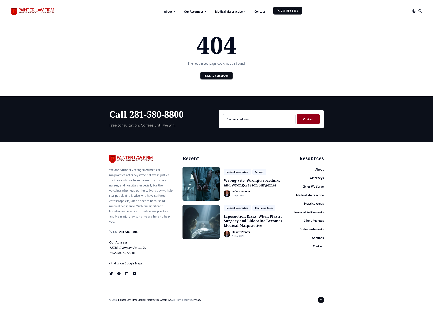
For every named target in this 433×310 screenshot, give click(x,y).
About (319, 169)
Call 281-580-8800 (146, 114)
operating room (264, 207)
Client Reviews (314, 221)
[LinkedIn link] (126, 273)
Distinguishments (312, 229)
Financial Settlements (309, 212)
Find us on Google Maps (126, 263)
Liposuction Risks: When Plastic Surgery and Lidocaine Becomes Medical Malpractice (253, 221)
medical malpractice (237, 171)
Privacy (197, 299)
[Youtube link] (134, 273)
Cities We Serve (313, 186)
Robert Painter (241, 191)
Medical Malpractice (310, 195)
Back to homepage (216, 75)
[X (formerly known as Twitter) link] (111, 273)
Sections (318, 238)
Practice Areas (314, 204)
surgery (259, 171)
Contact (259, 12)
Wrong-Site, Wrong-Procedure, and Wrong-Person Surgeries (252, 182)
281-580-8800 (289, 10)
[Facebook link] (118, 273)
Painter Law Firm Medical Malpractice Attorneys (144, 299)
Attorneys (317, 178)
